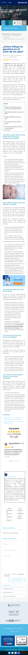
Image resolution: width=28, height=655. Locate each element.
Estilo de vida (6, 592)
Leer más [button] (6, 457)
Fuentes (8, 130)
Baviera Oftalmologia (16, 55)
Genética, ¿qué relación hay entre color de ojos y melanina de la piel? (13, 107)
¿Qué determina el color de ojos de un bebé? (14, 112)
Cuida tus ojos (6, 588)
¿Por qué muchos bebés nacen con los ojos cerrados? (13, 127)
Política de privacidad (11, 649)
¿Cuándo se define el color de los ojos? (13, 117)
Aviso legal (20, 649)
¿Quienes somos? (18, 628)
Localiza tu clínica (14, 631)
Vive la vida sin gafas (8, 596)
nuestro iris (15, 68)
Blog (10, 2)
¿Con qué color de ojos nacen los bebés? (13, 122)
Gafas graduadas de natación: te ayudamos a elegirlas (9, 514)
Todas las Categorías (11, 28)
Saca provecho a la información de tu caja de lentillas (20, 513)
